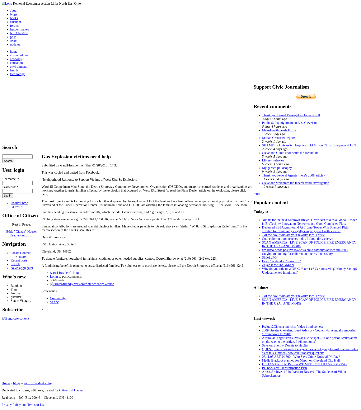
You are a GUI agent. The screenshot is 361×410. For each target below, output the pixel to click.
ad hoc (54, 302)
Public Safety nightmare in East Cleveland (290, 122)
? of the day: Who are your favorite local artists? (293, 235)
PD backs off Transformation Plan (284, 368)
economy (16, 59)
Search (15, 264)
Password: (10, 187)
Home (6, 383)
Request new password (19, 204)
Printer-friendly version (99, 284)
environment (18, 66)
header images (19, 29)
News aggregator (22, 268)
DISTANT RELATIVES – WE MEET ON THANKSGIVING (304, 364)
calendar (15, 22)
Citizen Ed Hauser (71, 390)
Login (54, 276)
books (14, 18)
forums (14, 25)
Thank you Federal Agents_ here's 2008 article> (293, 175)
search (14, 40)
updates (15, 44)
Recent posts (19, 260)
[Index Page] (7, 3)
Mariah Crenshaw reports (278, 138)
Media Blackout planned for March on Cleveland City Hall (301, 360)
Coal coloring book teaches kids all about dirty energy (297, 238)
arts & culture (19, 55)
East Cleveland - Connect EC (281, 261)
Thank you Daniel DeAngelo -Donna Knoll (291, 115)
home (13, 51)
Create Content (21, 253)
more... (23, 256)
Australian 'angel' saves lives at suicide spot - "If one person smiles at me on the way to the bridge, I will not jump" (309, 339)
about (13, 10)
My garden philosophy (277, 168)
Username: (10, 179)
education (16, 63)
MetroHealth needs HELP (279, 130)
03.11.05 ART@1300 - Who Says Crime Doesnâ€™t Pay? (301, 356)
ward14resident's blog (64, 272)
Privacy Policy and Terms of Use (23, 404)
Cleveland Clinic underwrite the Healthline (290, 153)
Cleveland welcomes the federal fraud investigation (295, 183)
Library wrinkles (273, 160)
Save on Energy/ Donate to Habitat (285, 345)
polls (13, 37)
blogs (13, 14)
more (257, 193)
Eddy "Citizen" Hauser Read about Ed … (21, 233)
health (14, 70)
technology (17, 74)
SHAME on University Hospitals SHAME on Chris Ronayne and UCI (309, 145)
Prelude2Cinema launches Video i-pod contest (292, 326)
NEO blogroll (19, 33)
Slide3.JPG (269, 257)
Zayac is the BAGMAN (278, 265)
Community (58, 298)
